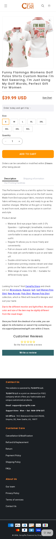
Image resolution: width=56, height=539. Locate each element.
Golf (33, 290)
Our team (10, 487)
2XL (41, 122)
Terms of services (14, 500)
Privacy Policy (12, 493)
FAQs (8, 468)
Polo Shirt (26, 293)
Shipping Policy (13, 462)
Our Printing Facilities (14, 183)
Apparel (26, 290)
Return (9, 449)
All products (16, 290)
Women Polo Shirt (41, 293)
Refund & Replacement (17, 442)
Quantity (6, 135)
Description (10, 178)
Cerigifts (22, 535)
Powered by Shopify (35, 535)
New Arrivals (14, 293)
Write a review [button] (28, 352)
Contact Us (11, 506)
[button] (6, 6)
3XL (7, 129)
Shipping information (33, 178)
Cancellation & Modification (19, 436)
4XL (17, 129)
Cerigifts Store (32, 286)
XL (31, 122)
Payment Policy (13, 455)
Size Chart (47, 98)
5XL (28, 129)
